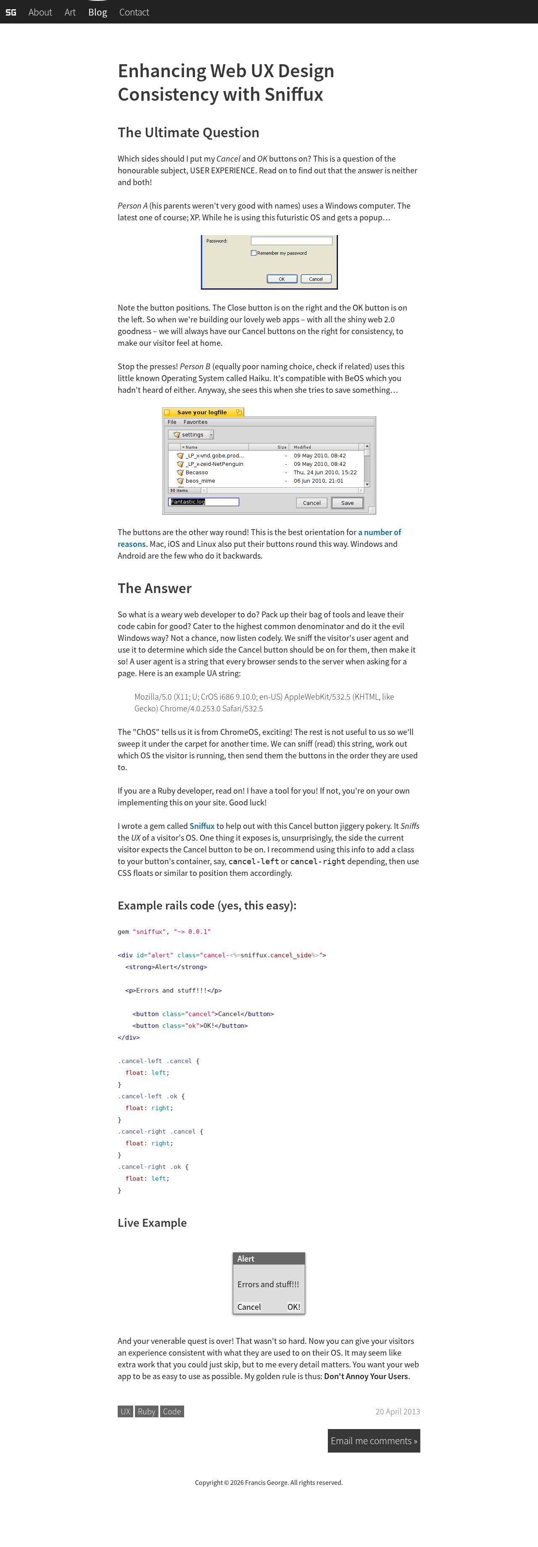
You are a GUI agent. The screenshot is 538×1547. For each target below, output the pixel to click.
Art (70, 12)
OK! (294, 1307)
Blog (97, 12)
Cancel (249, 1307)
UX (125, 1411)
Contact (134, 12)
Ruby (147, 1411)
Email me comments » (374, 1441)
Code (172, 1411)
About (40, 12)
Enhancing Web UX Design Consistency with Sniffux (226, 82)
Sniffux (202, 826)
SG (10, 12)
